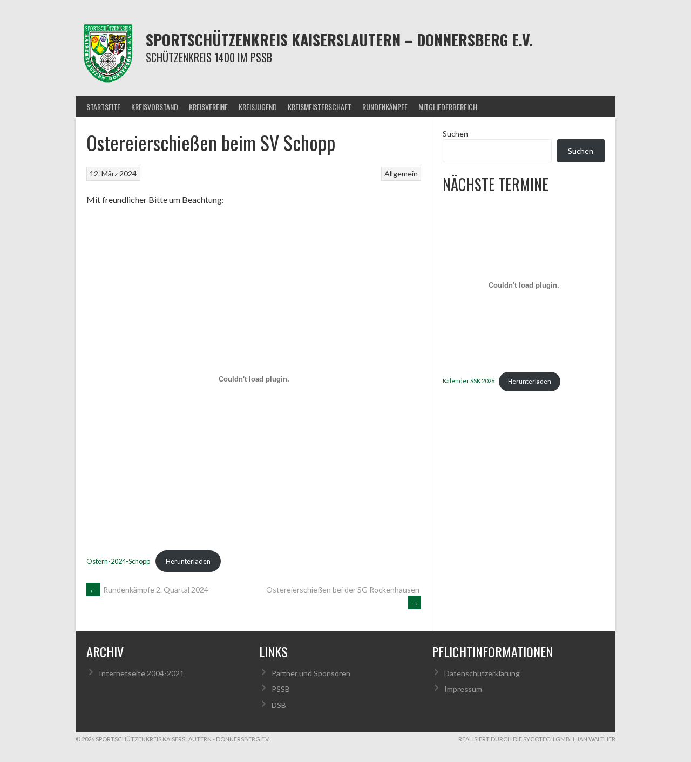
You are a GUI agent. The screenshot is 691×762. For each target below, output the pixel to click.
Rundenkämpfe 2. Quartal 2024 (148, 589)
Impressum (463, 688)
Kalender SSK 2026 (468, 381)
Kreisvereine (208, 106)
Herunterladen (188, 561)
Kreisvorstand (154, 106)
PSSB (281, 688)
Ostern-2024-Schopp (118, 561)
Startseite (103, 106)
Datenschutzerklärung (482, 673)
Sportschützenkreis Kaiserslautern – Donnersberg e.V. (339, 40)
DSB (279, 705)
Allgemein (401, 173)
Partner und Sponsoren (311, 673)
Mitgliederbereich (447, 106)
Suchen (455, 133)
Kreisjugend (258, 106)
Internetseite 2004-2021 (141, 673)
